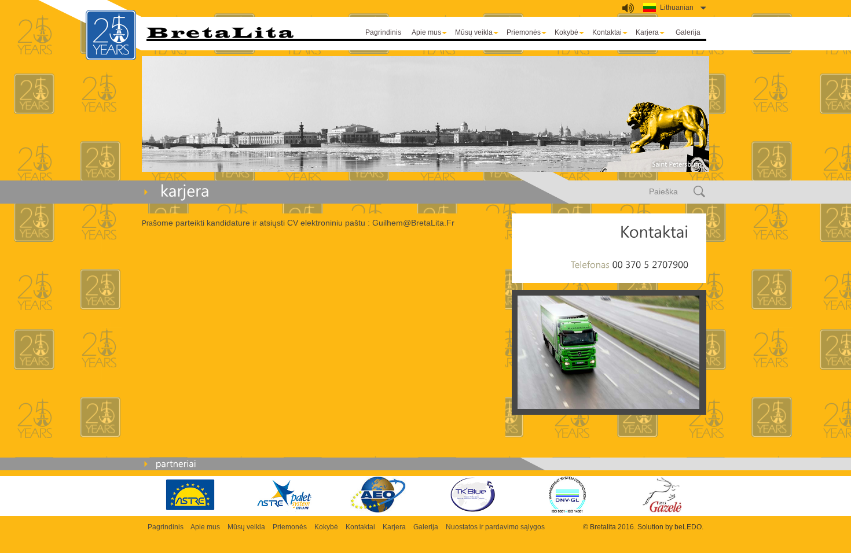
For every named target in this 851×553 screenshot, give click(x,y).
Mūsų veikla (474, 32)
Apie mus (426, 32)
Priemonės (524, 32)
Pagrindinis (383, 32)
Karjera (647, 32)
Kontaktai (607, 32)
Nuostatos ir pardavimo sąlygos (495, 527)
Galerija (688, 32)
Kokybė (566, 32)
